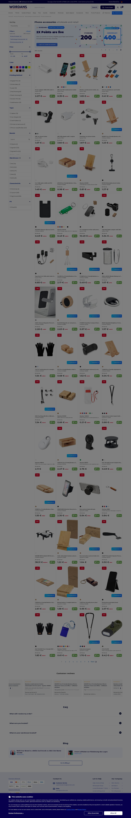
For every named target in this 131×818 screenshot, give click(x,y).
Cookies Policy (70, 809)
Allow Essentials (93, 813)
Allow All (113, 813)
